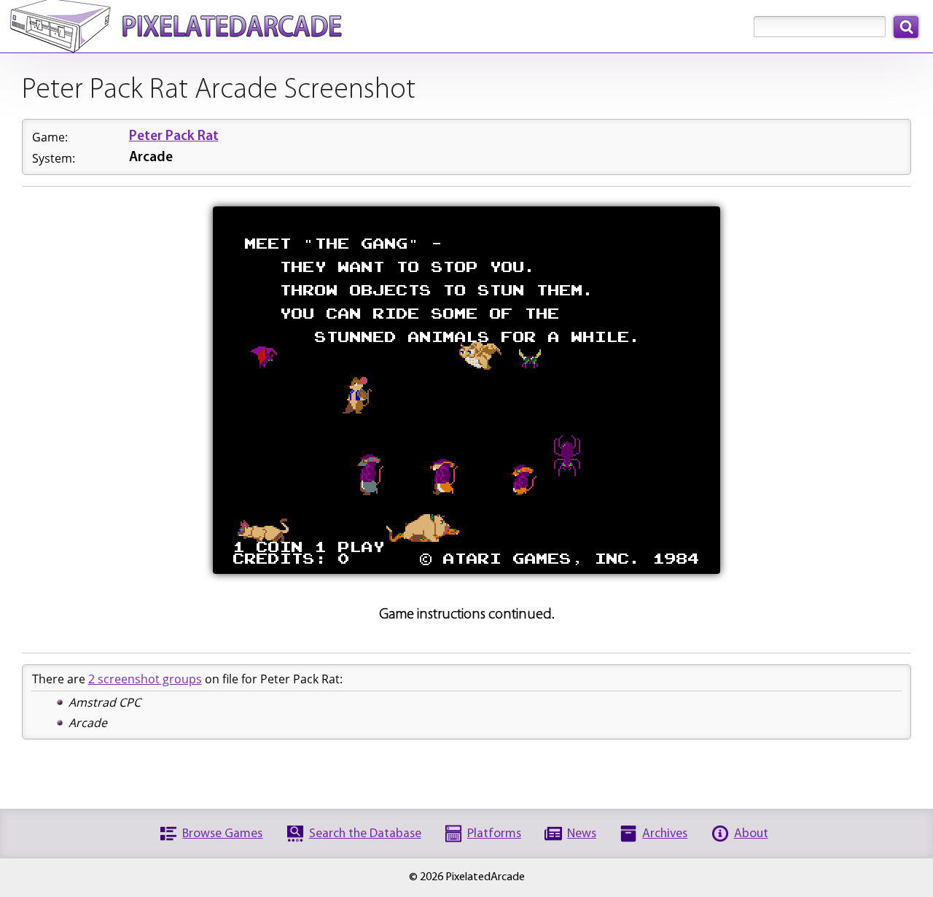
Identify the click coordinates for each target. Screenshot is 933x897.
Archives (664, 834)
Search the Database (365, 834)
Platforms (494, 834)
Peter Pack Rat (174, 137)
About (751, 834)
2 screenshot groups (145, 679)
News (581, 834)
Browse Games (222, 834)
